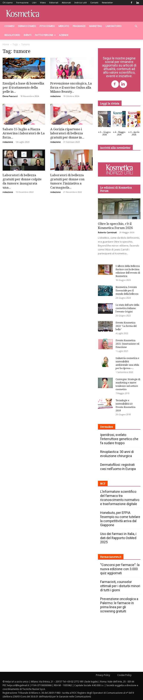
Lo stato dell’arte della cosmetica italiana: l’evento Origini (127, 308)
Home (6, 44)
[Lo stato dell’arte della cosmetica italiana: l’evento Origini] (105, 308)
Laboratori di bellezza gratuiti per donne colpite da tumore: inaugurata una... (22, 181)
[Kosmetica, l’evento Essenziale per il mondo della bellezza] (105, 291)
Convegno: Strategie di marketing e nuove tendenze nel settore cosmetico (128, 384)
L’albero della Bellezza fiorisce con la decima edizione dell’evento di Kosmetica (128, 271)
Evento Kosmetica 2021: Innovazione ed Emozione (127, 344)
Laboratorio (114, 26)
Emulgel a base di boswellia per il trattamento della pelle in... (23, 87)
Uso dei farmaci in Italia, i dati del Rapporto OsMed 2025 (118, 538)
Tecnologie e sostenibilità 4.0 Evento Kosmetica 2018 (125, 405)
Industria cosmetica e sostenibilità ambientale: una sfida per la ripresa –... (127, 363)
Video (43, 2)
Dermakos (106, 426)
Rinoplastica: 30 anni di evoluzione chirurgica (117, 454)
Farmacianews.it (110, 557)
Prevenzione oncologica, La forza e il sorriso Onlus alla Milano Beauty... (71, 87)
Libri (34, 2)
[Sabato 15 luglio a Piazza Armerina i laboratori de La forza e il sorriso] (24, 114)
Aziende (63, 35)
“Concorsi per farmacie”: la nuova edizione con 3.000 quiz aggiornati (119, 569)
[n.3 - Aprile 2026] (134, 120)
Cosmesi (9, 26)
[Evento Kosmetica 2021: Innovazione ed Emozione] (105, 344)
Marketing (95, 26)
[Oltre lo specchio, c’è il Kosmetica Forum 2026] (119, 208)
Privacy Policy (103, 675)
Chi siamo (8, 2)
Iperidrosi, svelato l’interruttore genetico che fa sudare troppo (119, 439)
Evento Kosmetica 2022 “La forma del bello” (126, 326)
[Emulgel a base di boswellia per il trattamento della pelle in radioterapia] (24, 68)
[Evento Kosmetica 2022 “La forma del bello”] (105, 326)
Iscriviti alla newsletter (115, 147)
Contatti (94, 2)
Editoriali (53, 2)
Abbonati (66, 2)
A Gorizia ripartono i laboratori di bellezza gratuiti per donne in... (67, 133)
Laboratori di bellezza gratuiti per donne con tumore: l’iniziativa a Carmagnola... (67, 181)
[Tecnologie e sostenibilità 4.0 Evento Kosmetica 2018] (105, 404)
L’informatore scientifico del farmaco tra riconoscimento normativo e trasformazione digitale (119, 498)
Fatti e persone (44, 35)
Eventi (27, 35)
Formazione (22, 2)
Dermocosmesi (27, 26)
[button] (135, 26)
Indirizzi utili (80, 2)
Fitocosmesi (47, 26)
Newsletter (107, 2)
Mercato (63, 26)
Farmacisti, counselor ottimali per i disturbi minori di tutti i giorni (120, 586)
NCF (102, 483)
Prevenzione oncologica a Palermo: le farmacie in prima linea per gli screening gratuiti (119, 605)
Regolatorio (12, 35)
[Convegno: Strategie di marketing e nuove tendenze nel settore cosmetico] (105, 383)
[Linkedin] (137, 2)
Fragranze (79, 26)
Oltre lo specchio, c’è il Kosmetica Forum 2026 (115, 225)
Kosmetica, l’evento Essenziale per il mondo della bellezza (127, 290)
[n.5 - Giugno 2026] (104, 120)
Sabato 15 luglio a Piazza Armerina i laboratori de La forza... (24, 133)
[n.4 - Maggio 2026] (119, 120)
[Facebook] (131, 2)
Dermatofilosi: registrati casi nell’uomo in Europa (118, 467)
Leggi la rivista (109, 103)
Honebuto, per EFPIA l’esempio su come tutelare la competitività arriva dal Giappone (120, 519)
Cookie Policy (124, 675)
